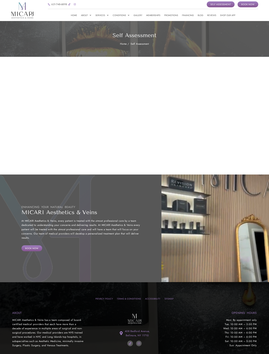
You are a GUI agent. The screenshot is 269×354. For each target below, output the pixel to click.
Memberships (153, 15)
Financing (188, 15)
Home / (124, 44)
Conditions (119, 15)
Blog (200, 15)
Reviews (211, 15)
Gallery (138, 15)
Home (74, 15)
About (84, 15)
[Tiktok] (69, 4)
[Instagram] (74, 4)
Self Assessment (140, 44)
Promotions (171, 15)
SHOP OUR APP (227, 15)
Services (100, 15)
